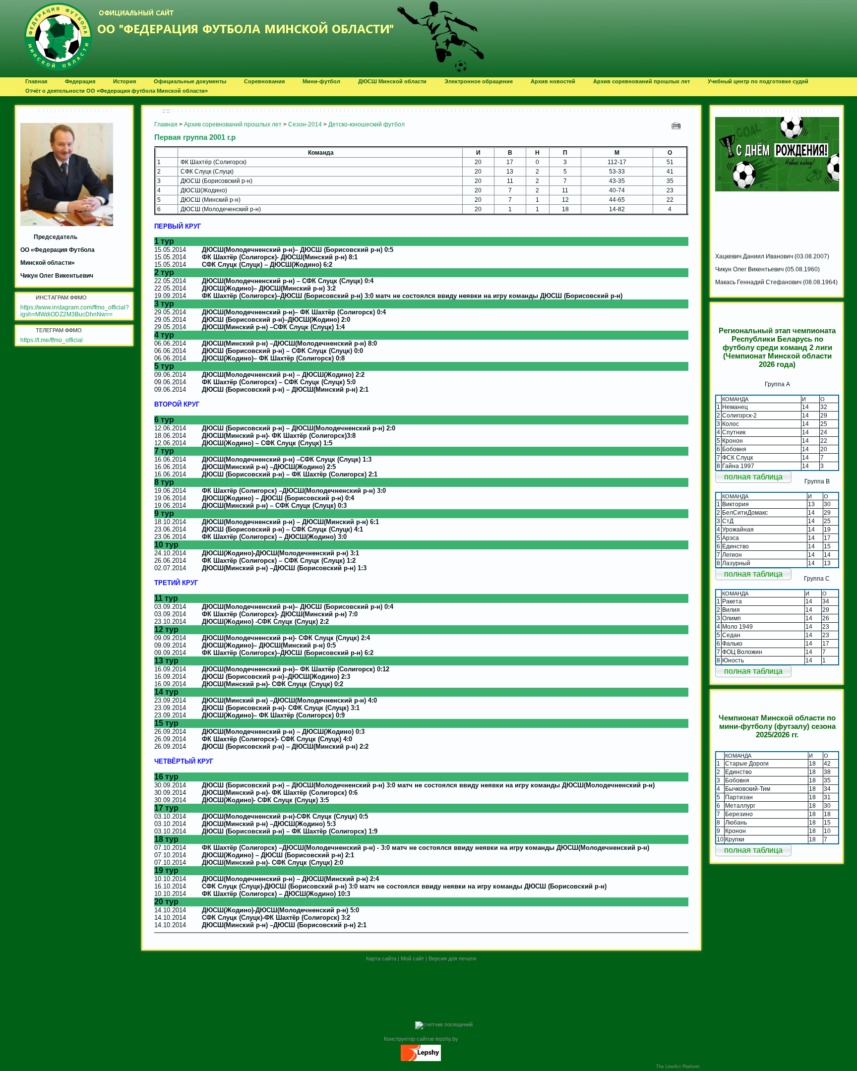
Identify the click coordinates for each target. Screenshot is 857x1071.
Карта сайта (381, 958)
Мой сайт (412, 958)
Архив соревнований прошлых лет (233, 124)
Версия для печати (452, 958)
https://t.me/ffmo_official (51, 340)
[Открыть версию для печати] (677, 125)
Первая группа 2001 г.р (195, 137)
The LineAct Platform (678, 1066)
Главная (166, 124)
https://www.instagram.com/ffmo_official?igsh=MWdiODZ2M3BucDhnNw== (74, 311)
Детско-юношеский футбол (366, 124)
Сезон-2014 (305, 124)
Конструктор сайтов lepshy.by (421, 1039)
